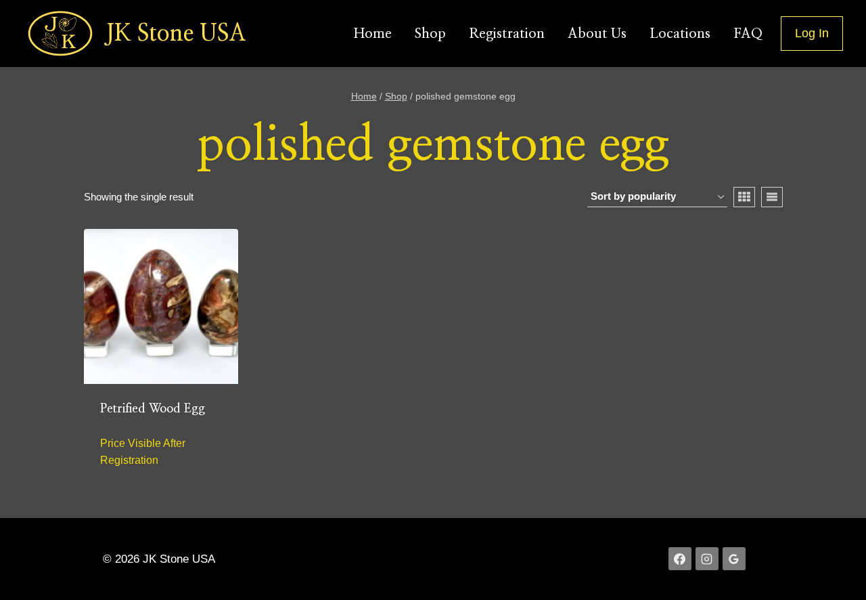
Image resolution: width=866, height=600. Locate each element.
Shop (430, 34)
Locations (680, 34)
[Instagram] (707, 558)
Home (373, 34)
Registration (507, 34)
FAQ (747, 34)
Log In (812, 33)
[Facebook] (679, 558)
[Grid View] (744, 197)
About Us (597, 34)
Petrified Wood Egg (152, 409)
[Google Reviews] (734, 558)
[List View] (772, 197)
